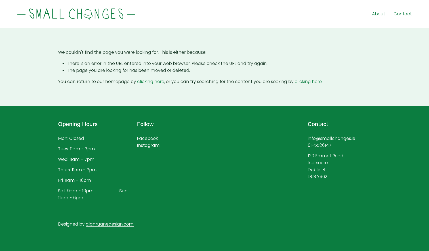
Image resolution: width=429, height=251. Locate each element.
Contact (403, 14)
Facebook (147, 138)
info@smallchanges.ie (331, 138)
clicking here (150, 82)
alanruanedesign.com (110, 224)
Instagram (148, 145)
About (378, 14)
